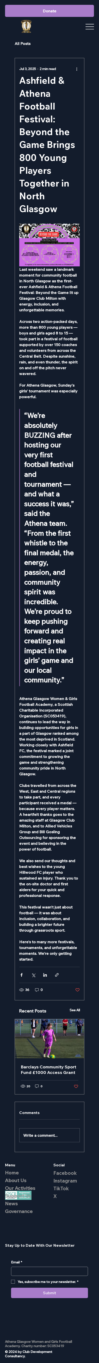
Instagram (65, 1181)
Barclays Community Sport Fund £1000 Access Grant (48, 1069)
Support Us (18, 1196)
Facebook (65, 1173)
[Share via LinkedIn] (45, 975)
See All (75, 1010)
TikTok (61, 1188)
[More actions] (77, 69)
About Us (15, 1180)
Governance (19, 1211)
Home (12, 1172)
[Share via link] (57, 975)
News (11, 1203)
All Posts (23, 43)
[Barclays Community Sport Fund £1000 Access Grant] (49, 1038)
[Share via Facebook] (21, 975)
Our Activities (20, 1188)
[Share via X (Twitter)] (33, 975)
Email (16, 1262)
